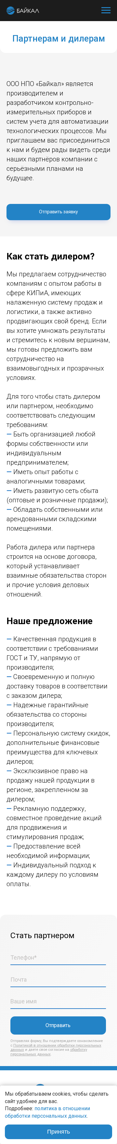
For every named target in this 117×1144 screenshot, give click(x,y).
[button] (58, 212)
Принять (58, 1131)
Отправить (58, 1025)
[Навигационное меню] (105, 10)
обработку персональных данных (48, 1052)
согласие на (59, 1050)
